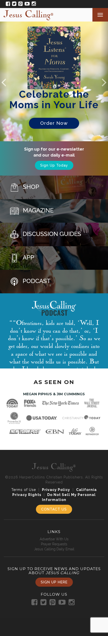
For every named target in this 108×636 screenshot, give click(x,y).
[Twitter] (13, 4)
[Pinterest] (19, 4)
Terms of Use (23, 490)
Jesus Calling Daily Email (54, 549)
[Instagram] (33, 4)
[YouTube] (26, 4)
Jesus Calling (28, 14)
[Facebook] (7, 4)
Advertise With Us (54, 539)
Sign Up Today (54, 165)
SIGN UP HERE (54, 582)
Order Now (54, 123)
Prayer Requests (54, 544)
